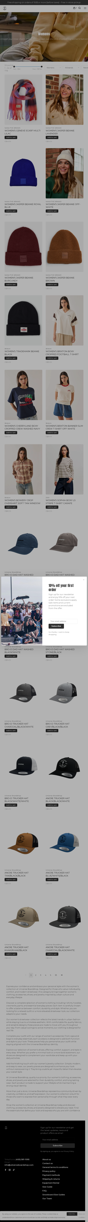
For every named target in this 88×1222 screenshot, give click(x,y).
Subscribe (56, 626)
